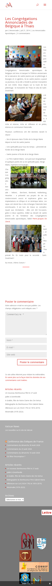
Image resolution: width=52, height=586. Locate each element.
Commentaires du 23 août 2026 (19, 449)
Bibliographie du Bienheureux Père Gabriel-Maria (24, 404)
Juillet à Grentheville (12, 397)
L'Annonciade (13, 30)
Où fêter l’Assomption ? (16, 456)
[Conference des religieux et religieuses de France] (34, 571)
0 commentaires (23, 33)
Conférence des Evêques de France (25, 441)
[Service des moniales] (27, 548)
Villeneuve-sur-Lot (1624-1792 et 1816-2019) (22, 408)
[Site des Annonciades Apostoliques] (41, 548)
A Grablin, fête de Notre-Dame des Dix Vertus (23, 400)
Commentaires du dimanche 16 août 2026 (23, 453)
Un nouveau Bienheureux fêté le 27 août (21, 393)
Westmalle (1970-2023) (14, 412)
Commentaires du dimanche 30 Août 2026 (23, 445)
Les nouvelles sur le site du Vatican (18, 430)
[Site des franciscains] (25, 560)
